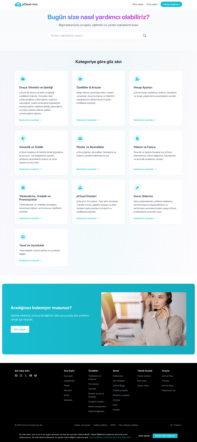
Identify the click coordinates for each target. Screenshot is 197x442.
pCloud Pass (167, 376)
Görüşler (116, 400)
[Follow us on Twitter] (26, 375)
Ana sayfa (68, 376)
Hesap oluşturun (171, 4)
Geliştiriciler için (168, 390)
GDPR (113, 425)
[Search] (144, 35)
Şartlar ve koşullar (82, 425)
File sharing (93, 384)
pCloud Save (167, 385)
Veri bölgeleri (119, 381)
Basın (115, 405)
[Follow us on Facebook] (16, 375)
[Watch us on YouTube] (30, 375)
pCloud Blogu (119, 385)
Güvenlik (92, 389)
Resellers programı (121, 395)
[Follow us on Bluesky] (35, 375)
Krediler (116, 410)
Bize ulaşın (138, 4)
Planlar (67, 385)
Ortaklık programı (120, 390)
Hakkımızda (118, 376)
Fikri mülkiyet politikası (128, 425)
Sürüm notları (143, 385)
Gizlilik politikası (100, 425)
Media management (97, 406)
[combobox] (98, 35)
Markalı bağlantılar (96, 411)
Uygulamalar (69, 381)
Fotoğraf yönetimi (96, 401)
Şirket (66, 395)
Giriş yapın (152, 4)
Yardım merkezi (144, 376)
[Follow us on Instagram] (21, 375)
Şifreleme (68, 400)
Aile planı (68, 390)
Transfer (165, 381)
